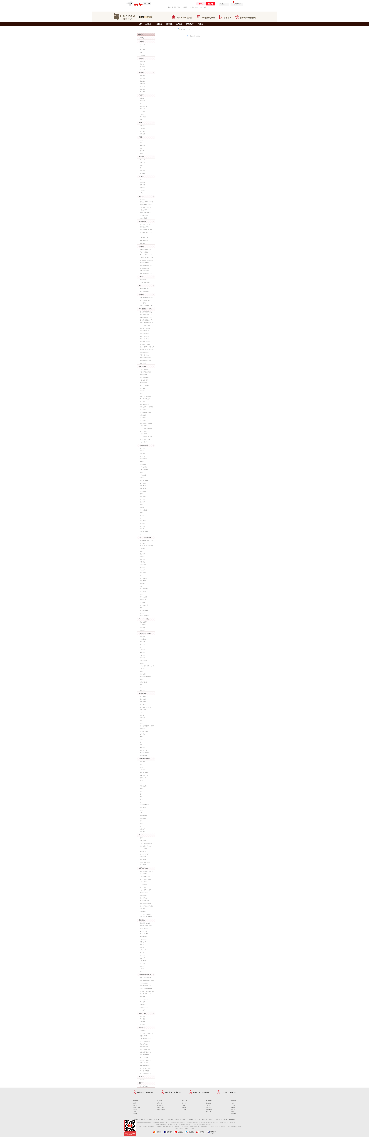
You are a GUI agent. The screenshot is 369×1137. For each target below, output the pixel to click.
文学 (141, 504)
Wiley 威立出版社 (143, 445)
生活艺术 (141, 156)
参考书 (142, 461)
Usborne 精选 (142, 221)
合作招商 (156, 1119)
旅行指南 (142, 1019)
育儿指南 (142, 173)
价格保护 (208, 1105)
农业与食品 (143, 529)
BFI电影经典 (143, 624)
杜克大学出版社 (144, 1057)
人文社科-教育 (144, 425)
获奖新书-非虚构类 (145, 923)
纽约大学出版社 (144, 1063)
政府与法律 (143, 859)
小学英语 (141, 294)
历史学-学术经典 (144, 333)
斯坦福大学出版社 (144, 1071)
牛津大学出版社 (143, 366)
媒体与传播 (143, 865)
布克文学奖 (143, 279)
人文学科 (142, 602)
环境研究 (142, 583)
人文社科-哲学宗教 (145, 439)
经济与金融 (143, 520)
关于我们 (136, 1119)
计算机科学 (143, 564)
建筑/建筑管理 (143, 639)
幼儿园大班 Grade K (145, 994)
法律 (141, 140)
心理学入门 (143, 950)
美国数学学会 (143, 1036)
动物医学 (142, 523)
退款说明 (208, 1107)
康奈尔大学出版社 (144, 1054)
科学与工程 (143, 851)
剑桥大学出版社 (144, 1086)
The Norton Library (145, 934)
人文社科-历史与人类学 (146, 436)
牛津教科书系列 (144, 380)
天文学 (142, 968)
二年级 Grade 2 (144, 999)
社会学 (142, 802)
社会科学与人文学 (144, 854)
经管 (141, 518)
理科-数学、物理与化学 (146, 917)
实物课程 (142, 627)
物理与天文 (143, 486)
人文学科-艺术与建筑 (145, 890)
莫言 (175, 7)
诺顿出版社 (142, 920)
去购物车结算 (237, 4)
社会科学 (142, 502)
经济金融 (142, 641)
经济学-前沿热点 (144, 352)
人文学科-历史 (144, 884)
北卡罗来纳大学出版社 (146, 1041)
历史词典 (142, 831)
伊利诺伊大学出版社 (145, 1060)
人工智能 (142, 111)
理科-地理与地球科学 (145, 914)
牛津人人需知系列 (144, 385)
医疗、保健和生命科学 (146, 843)
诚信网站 (179, 1132)
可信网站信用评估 (158, 1132)
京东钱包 (185, 1128)
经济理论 (142, 78)
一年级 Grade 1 (144, 996)
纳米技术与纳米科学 (145, 676)
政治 (141, 153)
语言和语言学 (143, 510)
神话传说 (142, 185)
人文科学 (142, 649)
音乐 (141, 168)
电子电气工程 (143, 467)
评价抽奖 (200, 24)
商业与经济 (143, 701)
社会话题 (142, 145)
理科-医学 (142, 908)
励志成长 (141, 122)
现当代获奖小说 (144, 928)
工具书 (142, 64)
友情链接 (184, 1119)
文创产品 (142, 162)
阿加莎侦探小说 (144, 252)
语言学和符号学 (144, 731)
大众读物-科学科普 (145, 876)
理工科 (142, 451)
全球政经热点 (143, 939)
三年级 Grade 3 (144, 1002)
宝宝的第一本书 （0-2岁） (147, 232)
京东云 (192, 1128)
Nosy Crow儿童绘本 (145, 212)
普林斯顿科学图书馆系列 (146, 322)
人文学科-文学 (144, 882)
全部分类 (148, 24)
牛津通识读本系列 (144, 262)
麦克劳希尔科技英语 (145, 300)
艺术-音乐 (142, 401)
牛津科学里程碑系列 (145, 372)
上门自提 (159, 1103)
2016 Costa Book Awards (146, 260)
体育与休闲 (143, 778)
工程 (141, 712)
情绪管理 (142, 126)
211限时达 (160, 1105)
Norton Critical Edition (146, 925)
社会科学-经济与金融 (145, 903)
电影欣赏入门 (143, 960)
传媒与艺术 (143, 488)
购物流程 (135, 1103)
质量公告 (211, 1119)
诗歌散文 (142, 187)
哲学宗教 (142, 151)
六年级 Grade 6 (144, 1010)
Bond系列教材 (144, 303)
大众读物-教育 (144, 873)
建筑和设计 (143, 696)
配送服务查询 (160, 1107)
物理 (141, 119)
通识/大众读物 (143, 682)
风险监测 (204, 1119)
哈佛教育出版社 (144, 1046)
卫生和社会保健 (144, 589)
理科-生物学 (143, 911)
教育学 (142, 494)
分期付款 (184, 1107)
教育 (141, 575)
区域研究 (142, 548)
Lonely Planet (142, 1013)
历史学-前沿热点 (144, 330)
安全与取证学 (143, 848)
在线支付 (184, 1105)
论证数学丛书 (143, 750)
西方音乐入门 (143, 958)
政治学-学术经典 (144, 339)
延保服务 (233, 1107)
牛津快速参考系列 (144, 377)
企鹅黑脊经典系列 (144, 268)
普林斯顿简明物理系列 (146, 314)
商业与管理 (143, 840)
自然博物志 (143, 363)
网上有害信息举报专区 (190, 1132)
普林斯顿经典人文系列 (146, 317)
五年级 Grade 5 (144, 1007)
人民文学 (179, 7)
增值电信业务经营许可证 (234, 1126)
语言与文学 (143, 591)
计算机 (142, 477)
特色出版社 (142, 1027)
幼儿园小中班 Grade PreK (147, 991)
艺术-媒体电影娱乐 (145, 399)
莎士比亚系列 (143, 622)
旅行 (141, 780)
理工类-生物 (143, 415)
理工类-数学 (143, 420)
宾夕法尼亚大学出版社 (146, 1068)
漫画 (141, 52)
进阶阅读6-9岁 (144, 243)
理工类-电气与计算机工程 (146, 407)
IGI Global (141, 835)
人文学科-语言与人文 (145, 879)
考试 (140, 285)
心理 (141, 148)
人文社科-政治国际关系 (146, 428)
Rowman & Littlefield (144, 758)
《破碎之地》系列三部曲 (146, 257)
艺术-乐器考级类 (144, 404)
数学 (141, 679)
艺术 (141, 165)
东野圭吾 (185, 7)
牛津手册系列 (143, 374)
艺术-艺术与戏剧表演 (145, 396)
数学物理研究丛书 (144, 753)
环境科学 (142, 636)
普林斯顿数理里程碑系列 (146, 320)
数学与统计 (143, 117)
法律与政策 (143, 491)
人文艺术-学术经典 (145, 328)
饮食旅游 (142, 170)
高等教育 (142, 61)
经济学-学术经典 (144, 355)
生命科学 (142, 114)
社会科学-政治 (144, 895)
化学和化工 (143, 704)
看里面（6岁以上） (145, 227)
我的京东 (224, 4)
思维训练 (142, 89)
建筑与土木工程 (144, 480)
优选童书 (142, 199)
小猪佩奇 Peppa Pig (145, 207)
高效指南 (142, 75)
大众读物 (142, 448)
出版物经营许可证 (185, 1124)
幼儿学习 (141, 196)
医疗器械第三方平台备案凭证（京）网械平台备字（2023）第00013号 (200, 1126)
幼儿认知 (142, 55)
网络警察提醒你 (168, 1132)
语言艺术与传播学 (144, 805)
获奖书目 (142, 388)
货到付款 (184, 1103)
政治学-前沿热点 (144, 336)
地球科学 (142, 100)
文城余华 (197, 7)
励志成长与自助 (144, 775)
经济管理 (141, 72)
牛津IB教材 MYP (144, 291)
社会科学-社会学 (144, 900)
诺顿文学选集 (143, 931)
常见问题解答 (190, 24)
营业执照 (223, 1126)
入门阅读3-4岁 (144, 237)
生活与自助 (143, 464)
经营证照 (177, 1126)
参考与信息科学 (144, 605)
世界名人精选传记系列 (146, 254)
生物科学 (142, 556)
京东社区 (197, 1119)
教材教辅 (141, 58)
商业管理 (142, 453)
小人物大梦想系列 (144, 215)
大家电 (134, 1111)
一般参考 (142, 1021)
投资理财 (142, 92)
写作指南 (142, 66)
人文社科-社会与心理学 (146, 423)
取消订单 (208, 1111)
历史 (141, 143)
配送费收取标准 (161, 1109)
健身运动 (142, 160)
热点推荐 (141, 246)
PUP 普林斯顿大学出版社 (145, 309)
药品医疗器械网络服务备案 (178, 1122)
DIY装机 (233, 1105)
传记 (141, 179)
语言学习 (142, 69)
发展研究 (142, 567)
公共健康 (142, 526)
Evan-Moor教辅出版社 (145, 974)
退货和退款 (169, 24)
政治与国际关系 (144, 610)
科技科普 (141, 95)
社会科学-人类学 (144, 898)
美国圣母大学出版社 (145, 1065)
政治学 (142, 515)
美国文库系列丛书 (144, 271)
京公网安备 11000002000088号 (142, 1122)
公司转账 (184, 1109)
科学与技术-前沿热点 (145, 357)
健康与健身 (143, 818)
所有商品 (141, 38)
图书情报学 (143, 856)
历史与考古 (143, 496)
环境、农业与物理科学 (146, 862)
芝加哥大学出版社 (143, 868)
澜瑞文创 (141, 1076)
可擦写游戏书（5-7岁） (146, 229)
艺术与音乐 (143, 699)
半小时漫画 (191, 7)
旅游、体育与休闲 (144, 615)
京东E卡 (233, 1109)
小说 (141, 193)
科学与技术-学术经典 (145, 360)
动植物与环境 (143, 815)
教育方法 (142, 955)
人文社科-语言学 (144, 431)
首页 (140, 24)
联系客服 (135, 1113)
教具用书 (142, 49)
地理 (141, 586)
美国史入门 (143, 942)
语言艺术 (142, 131)
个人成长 (142, 952)
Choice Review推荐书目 (146, 546)
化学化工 (142, 472)
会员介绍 (135, 1105)
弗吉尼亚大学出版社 (145, 1049)
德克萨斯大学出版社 (145, 1073)
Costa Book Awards (145, 282)
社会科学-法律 (144, 892)
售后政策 (208, 1103)
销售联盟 (190, 1119)
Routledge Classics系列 (146, 540)
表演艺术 (142, 829)
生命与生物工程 (144, 531)
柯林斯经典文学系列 (145, 249)
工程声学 (142, 668)
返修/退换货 (209, 1109)
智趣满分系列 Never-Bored (147, 980)
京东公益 (225, 1119)
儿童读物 (141, 41)
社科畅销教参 (143, 936)
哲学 (141, 512)
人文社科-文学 (144, 442)
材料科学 (142, 663)
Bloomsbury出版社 (144, 619)
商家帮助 (163, 1119)
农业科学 (142, 658)
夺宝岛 (232, 1103)
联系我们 (143, 1119)
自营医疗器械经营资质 (192, 1122)
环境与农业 (143, 581)
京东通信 (233, 1111)
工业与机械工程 (144, 469)
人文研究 (142, 499)
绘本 (141, 47)
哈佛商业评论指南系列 (146, 273)
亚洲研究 (142, 655)
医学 (141, 393)
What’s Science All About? (147, 235)
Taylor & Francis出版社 (145, 537)
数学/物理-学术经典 (145, 344)
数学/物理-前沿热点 (145, 341)
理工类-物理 (143, 417)
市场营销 (142, 86)
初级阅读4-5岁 (144, 240)
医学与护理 (143, 599)
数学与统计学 (143, 597)
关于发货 (159, 24)
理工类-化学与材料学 (145, 412)
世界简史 (142, 947)
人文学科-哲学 (144, 887)
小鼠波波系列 (143, 210)
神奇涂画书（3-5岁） (145, 224)
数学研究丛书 (143, 755)
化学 (141, 103)
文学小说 (141, 176)
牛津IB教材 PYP (144, 288)
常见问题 (135, 1109)
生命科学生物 (143, 660)
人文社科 (141, 137)
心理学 (142, 507)
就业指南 (142, 81)
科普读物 (142, 109)
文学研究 (142, 734)
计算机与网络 (143, 106)
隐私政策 (218, 1119)
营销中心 (170, 1119)
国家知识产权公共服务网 (211, 1132)
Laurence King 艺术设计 (146, 1033)
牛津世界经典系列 (144, 369)
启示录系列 (143, 630)
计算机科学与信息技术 (146, 846)
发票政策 (179, 24)
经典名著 (142, 182)
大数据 (142, 98)
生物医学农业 (143, 459)
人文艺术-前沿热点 (145, 325)
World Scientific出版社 (145, 633)
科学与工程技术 (144, 578)
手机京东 (177, 1119)
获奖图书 (141, 276)
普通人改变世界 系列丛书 (146, 202)
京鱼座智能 (233, 1113)
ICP (167, 1122)
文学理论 (142, 190)
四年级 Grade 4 (144, 1004)
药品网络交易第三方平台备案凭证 (209, 1122)
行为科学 (142, 554)
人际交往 (142, 128)
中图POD (141, 1083)
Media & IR (232, 1119)
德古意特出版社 (143, 693)
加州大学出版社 (144, 1044)
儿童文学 (142, 44)
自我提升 (142, 134)
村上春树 (170, 7)
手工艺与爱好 (143, 786)
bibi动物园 (203, 7)
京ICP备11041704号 (158, 1122)
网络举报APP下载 (201, 1132)
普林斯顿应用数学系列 (146, 312)
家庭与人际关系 (144, 772)
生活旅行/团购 (136, 1107)
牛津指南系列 (143, 382)
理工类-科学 (143, 409)
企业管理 (142, 83)
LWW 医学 (142, 1030)
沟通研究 (142, 562)
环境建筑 (142, 559)
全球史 (142, 944)
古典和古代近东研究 (145, 707)
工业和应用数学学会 (145, 1038)
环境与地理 (143, 475)
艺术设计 (142, 963)
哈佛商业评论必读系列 (146, 265)
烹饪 (141, 783)
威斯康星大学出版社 (145, 1052)
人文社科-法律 (144, 434)
